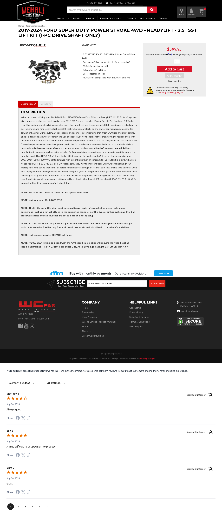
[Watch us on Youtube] (26, 325)
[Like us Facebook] (20, 325)
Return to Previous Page (36, 26)
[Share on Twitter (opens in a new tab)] (23, 418)
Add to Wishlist (174, 75)
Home (21, 26)
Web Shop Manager (147, 358)
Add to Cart (174, 69)
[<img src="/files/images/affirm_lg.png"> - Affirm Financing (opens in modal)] (111, 273)
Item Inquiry (174, 81)
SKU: (84, 44)
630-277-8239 (25, 314)
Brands (76, 18)
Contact (163, 18)
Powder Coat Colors (110, 18)
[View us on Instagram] (32, 325)
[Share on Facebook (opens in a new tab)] (18, 418)
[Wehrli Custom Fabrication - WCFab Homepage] (33, 12)
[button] (112, 10)
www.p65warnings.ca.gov (171, 92)
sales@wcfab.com (189, 311)
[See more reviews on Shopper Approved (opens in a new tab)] (28, 418)
